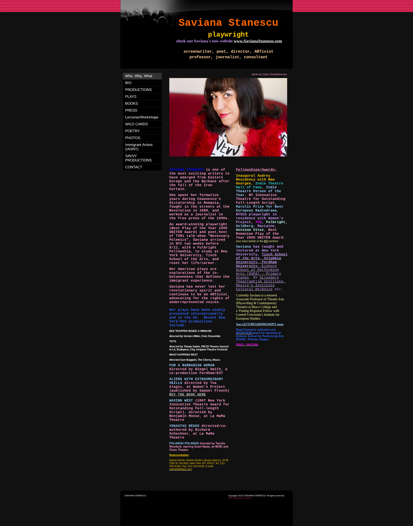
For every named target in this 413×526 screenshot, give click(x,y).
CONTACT (133, 167)
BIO (128, 83)
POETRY (132, 131)
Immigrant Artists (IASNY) (139, 147)
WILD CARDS (136, 124)
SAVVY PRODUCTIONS (138, 158)
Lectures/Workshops (142, 117)
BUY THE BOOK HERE (187, 395)
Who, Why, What (138, 76)
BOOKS (131, 103)
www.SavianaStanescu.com (258, 41)
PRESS (131, 110)
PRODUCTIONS (138, 90)
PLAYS (130, 97)
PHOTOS (132, 138)
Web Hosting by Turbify (239, 498)
